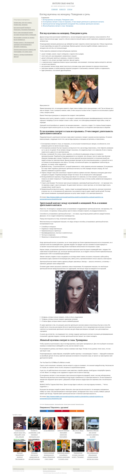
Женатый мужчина (80, 404)
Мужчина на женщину (49, 404)
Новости (62, 9)
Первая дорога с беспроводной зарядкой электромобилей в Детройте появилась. (24, 44)
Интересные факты (63, 3)
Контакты (45, 468)
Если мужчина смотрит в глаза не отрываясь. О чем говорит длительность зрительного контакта (73, 22)
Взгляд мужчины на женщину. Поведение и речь (58, 20)
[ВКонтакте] (47, 411)
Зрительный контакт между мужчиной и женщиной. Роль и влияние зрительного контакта (71, 24)
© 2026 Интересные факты (18, 468)
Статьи (69, 9)
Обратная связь (76, 468)
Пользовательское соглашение (54, 468)
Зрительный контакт (59, 404)
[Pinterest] (62, 411)
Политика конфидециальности (49, 471)
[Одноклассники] (76, 411)
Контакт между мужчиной (69, 404)
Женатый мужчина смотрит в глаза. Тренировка (58, 26)
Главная (54, 9)
